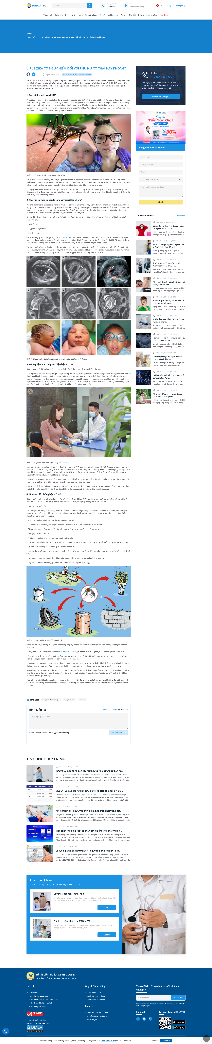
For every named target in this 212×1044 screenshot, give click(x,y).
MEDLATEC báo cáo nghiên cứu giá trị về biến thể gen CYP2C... (89, 790)
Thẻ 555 (132, 15)
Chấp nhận (166, 1040)
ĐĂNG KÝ (178, 997)
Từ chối (155, 1040)
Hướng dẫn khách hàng (87, 15)
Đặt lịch (107, 907)
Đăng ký (170, 5)
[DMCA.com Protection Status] (34, 1028)
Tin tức (123, 15)
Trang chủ (30, 37)
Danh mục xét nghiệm (147, 15)
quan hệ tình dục (65, 652)
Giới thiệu (59, 15)
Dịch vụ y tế (70, 15)
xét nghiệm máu (69, 700)
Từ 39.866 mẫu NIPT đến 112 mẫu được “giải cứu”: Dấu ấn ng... (89, 770)
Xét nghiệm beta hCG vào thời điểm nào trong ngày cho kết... (89, 810)
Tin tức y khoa (44, 37)
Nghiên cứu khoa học (109, 15)
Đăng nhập (181, 5)
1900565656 (34, 992)
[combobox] (161, 179)
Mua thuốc (163, 15)
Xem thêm (181, 215)
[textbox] (161, 179)
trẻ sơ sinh (66, 237)
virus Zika (82, 700)
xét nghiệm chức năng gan (50, 700)
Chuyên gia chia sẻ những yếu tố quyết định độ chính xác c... (88, 850)
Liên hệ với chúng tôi (160, 96)
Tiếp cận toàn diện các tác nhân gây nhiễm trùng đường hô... (89, 830)
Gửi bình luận (116, 732)
